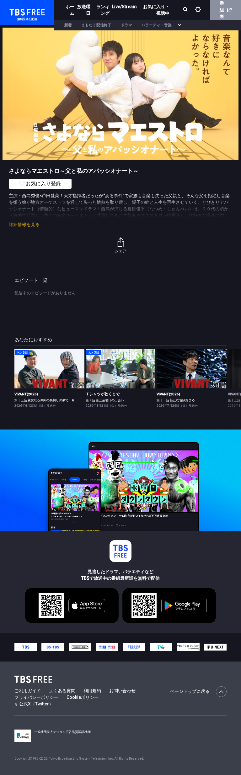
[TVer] (161, 647)
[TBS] (25, 647)
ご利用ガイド (27, 690)
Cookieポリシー (83, 697)
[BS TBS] (52, 647)
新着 (68, 25)
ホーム (70, 10)
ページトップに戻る (190, 691)
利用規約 (92, 690)
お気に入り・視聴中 (156, 10)
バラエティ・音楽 (157, 25)
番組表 (222, 10)
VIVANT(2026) (26, 394)
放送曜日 (83, 10)
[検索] (186, 10)
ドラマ (126, 25)
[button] (226, 378)
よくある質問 (62, 690)
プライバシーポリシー (36, 697)
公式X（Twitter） (36, 703)
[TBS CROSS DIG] (188, 647)
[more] (179, 25)
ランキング (103, 10)
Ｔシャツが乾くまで (103, 394)
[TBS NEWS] (80, 647)
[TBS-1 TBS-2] (107, 647)
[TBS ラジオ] (134, 647)
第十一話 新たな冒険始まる (176, 400)
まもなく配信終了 (96, 25)
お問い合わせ (122, 690)
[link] (49, 368)
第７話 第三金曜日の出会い (105, 400)
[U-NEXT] (215, 647)
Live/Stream (124, 6)
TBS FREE (16, 11)
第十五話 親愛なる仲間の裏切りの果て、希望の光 (49, 400)
